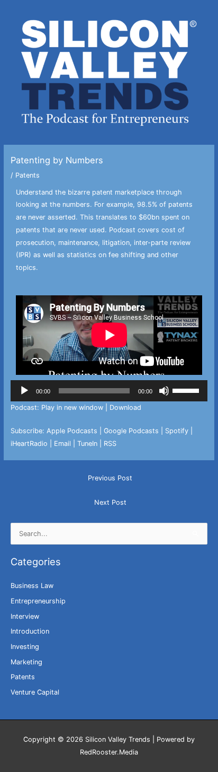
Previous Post (110, 478)
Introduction (30, 631)
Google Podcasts (131, 431)
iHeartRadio (29, 444)
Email (62, 444)
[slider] (187, 389)
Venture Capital (35, 692)
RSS (110, 444)
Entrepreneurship (38, 601)
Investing (25, 647)
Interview (25, 616)
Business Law (32, 586)
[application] (109, 390)
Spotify (176, 431)
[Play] (24, 390)
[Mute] (164, 390)
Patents (27, 175)
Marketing (26, 662)
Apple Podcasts (72, 431)
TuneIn (87, 444)
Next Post (110, 502)
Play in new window (72, 407)
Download (125, 407)
